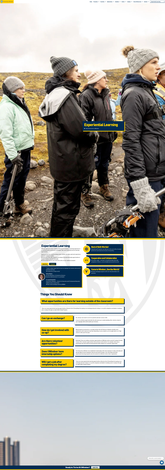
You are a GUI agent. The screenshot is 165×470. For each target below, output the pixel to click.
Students (117, 1)
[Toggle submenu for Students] (120, 1)
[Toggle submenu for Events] (125, 1)
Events (123, 1)
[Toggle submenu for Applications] (113, 1)
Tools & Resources (137, 1)
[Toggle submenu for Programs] (98, 1)
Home (91, 1)
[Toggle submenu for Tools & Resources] (142, 1)
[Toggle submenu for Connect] (148, 1)
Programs (95, 1)
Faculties (102, 1)
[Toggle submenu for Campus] (131, 1)
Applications (109, 1)
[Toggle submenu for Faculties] (105, 1)
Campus (129, 1)
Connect (145, 1)
